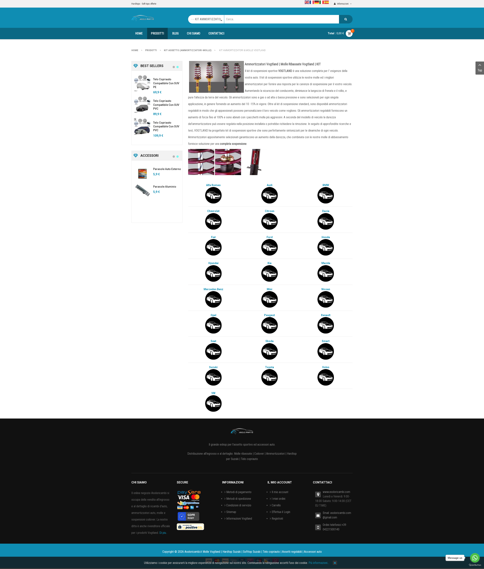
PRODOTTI (151, 50)
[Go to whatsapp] (475, 558)
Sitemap (231, 512)
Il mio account (280, 492)
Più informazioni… (319, 563)
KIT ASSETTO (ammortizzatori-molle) (187, 50)
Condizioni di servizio (238, 505)
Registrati (277, 518)
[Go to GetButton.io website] (475, 565)
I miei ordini (278, 498)
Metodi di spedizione (238, 498)
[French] (311, 2)
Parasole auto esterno (167, 169)
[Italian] (321, 2)
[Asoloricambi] (142, 18)
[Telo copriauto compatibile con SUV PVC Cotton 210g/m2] (142, 104)
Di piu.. (163, 533)
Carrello (276, 505)
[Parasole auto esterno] (142, 172)
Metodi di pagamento (238, 492)
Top (480, 70)
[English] (307, 2)
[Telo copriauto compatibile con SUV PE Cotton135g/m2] (142, 83)
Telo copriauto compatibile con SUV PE (166, 83)
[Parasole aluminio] (142, 190)
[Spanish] (326, 2)
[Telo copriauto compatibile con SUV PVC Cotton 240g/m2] (142, 126)
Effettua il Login (281, 512)
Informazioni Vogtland (239, 518)
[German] (316, 2)
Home (134, 50)
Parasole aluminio (164, 186)
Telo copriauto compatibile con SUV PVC (166, 104)
